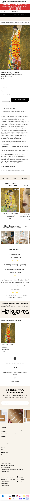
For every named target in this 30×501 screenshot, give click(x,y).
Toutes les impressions (6, 443)
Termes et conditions (6, 457)
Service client (4, 483)
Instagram (21, 477)
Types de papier (5, 91)
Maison (3, 439)
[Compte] (25, 11)
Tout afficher (26, 227)
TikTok (20, 481)
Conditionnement (5, 471)
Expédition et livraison (6, 459)
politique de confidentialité (7, 465)
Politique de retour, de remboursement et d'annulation (14, 461)
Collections (3, 447)
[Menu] (1, 11)
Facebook (21, 479)
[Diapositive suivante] (27, 204)
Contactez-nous (5, 485)
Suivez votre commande (7, 477)
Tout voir (26, 185)
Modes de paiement (6, 463)
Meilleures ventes (5, 441)
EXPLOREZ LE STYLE (19, 15)
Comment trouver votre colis (8, 479)
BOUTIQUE (3, 15)
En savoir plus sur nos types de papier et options (12, 170)
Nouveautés (10, 15)
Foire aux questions (5, 481)
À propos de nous (5, 455)
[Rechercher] (4, 11)
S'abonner (23, 403)
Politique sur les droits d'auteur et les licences (12, 469)
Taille (2, 84)
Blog (2, 449)
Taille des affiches (5, 467)
